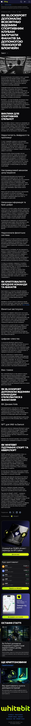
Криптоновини (8, 4)
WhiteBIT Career (20, 718)
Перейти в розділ (7, 665)
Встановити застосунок (15, 617)
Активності (11, 714)
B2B (14, 718)
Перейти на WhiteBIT (15, 588)
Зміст (3, 53)
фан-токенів (26, 304)
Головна (1, 4)
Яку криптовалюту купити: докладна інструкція (13, 687)
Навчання (20, 716)
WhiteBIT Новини (12, 716)
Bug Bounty (9, 718)
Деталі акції (15, 554)
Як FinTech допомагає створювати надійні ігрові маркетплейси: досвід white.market (13, 647)
